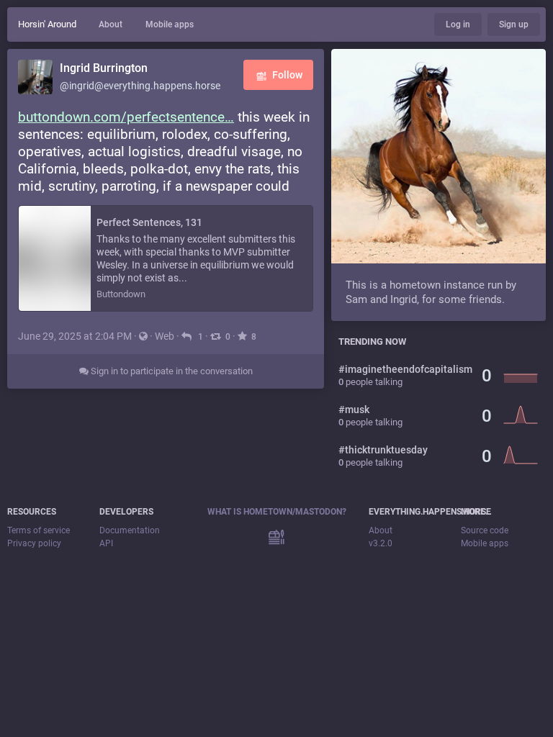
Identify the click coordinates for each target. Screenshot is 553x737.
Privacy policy (34, 543)
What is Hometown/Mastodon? (276, 512)
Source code (484, 530)
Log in (458, 24)
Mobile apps (169, 24)
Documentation (129, 530)
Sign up (514, 24)
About (110, 24)
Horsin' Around (47, 24)
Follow (287, 75)
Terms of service (38, 530)
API (106, 543)
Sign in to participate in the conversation (171, 371)
